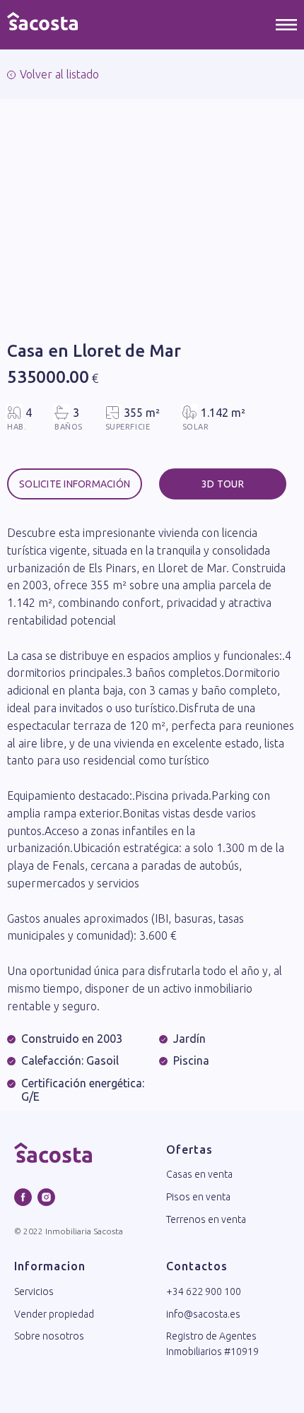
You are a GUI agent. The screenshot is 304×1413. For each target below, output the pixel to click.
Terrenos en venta (206, 1219)
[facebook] (23, 1197)
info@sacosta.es (203, 1314)
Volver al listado (59, 74)
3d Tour (222, 484)
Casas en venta (199, 1174)
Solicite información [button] (74, 484)
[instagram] (46, 1197)
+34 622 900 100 (203, 1291)
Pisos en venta (198, 1196)
